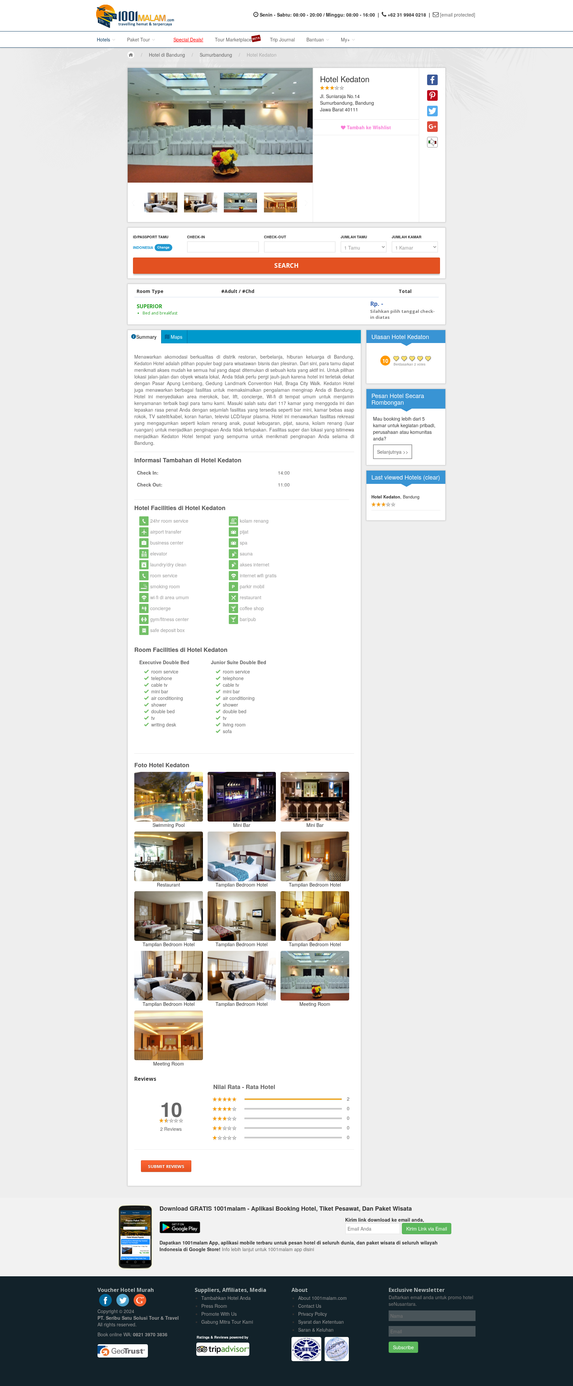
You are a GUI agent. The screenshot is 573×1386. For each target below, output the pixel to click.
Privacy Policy (312, 1313)
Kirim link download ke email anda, (384, 1219)
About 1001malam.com (322, 1298)
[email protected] (457, 14)
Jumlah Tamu (354, 236)
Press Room (214, 1305)
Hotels (104, 39)
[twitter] (122, 1304)
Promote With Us (219, 1313)
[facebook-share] (432, 80)
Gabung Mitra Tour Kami (227, 1321)
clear (431, 477)
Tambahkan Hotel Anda (226, 1298)
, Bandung (395, 497)
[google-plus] (140, 1304)
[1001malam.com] (133, 15)
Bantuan (315, 39)
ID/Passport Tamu (150, 236)
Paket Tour (139, 39)
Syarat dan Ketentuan (321, 1321)
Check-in (196, 236)
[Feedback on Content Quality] (432, 142)
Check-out (275, 236)
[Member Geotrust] (122, 1348)
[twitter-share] (432, 111)
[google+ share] (432, 126)
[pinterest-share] (432, 95)
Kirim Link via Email (426, 1228)
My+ (346, 39)
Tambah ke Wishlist (368, 127)
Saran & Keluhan (316, 1329)
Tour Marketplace (233, 39)
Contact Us (309, 1305)
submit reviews (166, 1166)
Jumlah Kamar (406, 236)
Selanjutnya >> (392, 451)
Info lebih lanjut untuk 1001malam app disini (268, 1249)
